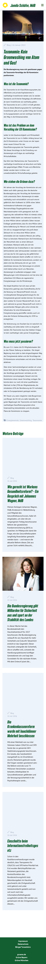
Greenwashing (26, 420)
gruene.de (21, 954)
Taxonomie (37, 420)
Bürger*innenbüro (23, 947)
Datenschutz (23, 944)
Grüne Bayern (21, 957)
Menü (42, 5)
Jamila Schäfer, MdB (22, 5)
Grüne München (21, 960)
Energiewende (13, 420)
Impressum (23, 941)
